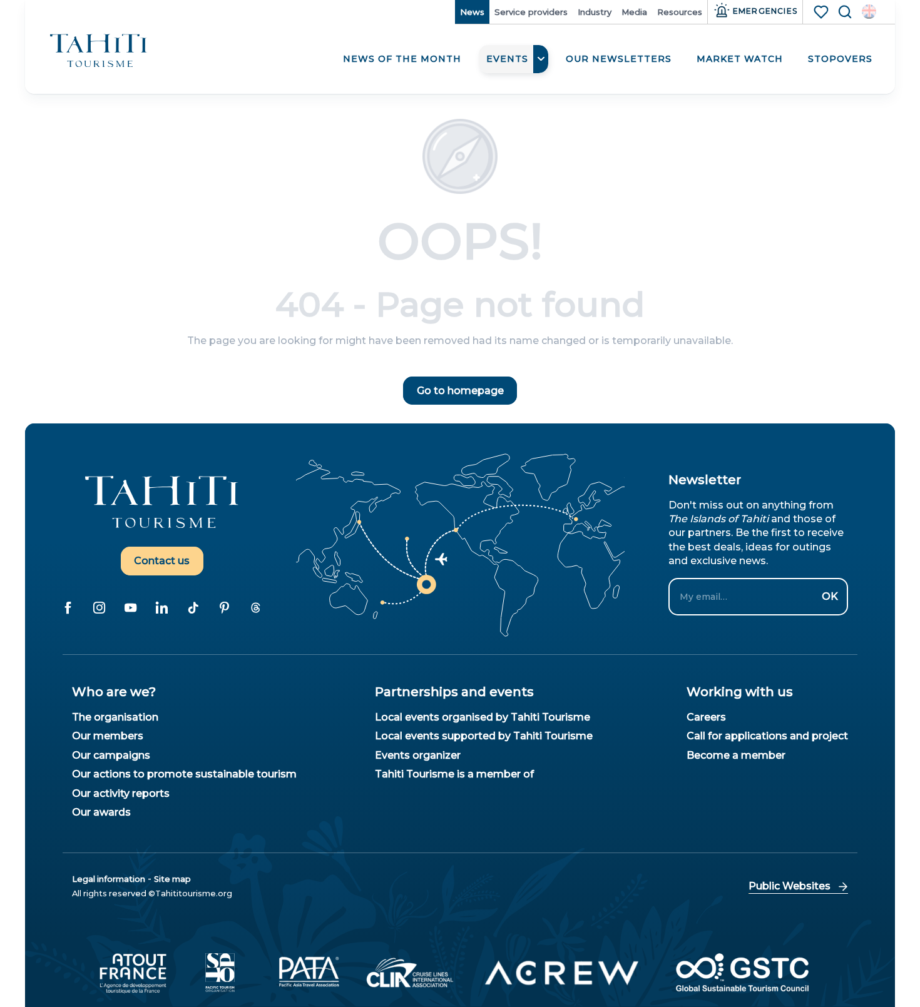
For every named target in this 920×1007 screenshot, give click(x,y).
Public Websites (790, 886)
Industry (594, 12)
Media (634, 12)
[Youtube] (131, 608)
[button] (869, 11)
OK (830, 596)
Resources (679, 12)
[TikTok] (193, 608)
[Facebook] (68, 608)
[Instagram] (99, 608)
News (472, 12)
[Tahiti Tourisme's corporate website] (98, 51)
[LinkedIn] (162, 608)
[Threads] (256, 608)
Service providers (531, 12)
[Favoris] (822, 12)
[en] (869, 11)
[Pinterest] (225, 608)
